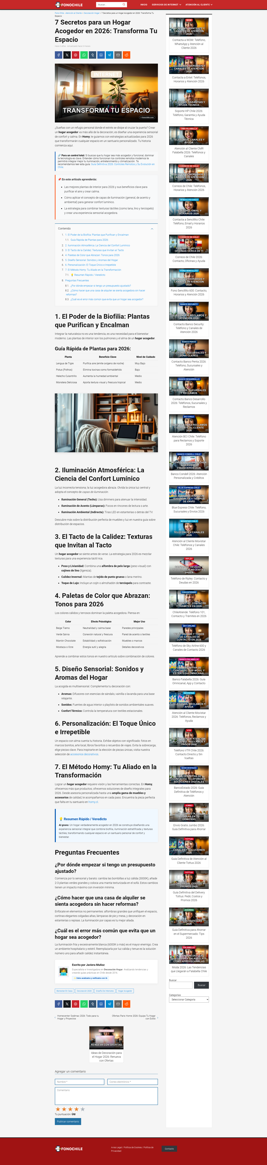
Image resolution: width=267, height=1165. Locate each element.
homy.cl (93, 802)
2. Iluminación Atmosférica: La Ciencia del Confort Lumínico (97, 245)
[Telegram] (109, 55)
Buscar (173, 980)
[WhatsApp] (84, 55)
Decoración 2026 (84, 991)
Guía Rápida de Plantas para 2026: (89, 239)
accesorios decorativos (84, 754)
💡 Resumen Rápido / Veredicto (88, 274)
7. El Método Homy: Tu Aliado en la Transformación (93, 269)
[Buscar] (124, 4)
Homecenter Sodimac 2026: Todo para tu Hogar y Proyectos (78, 1017)
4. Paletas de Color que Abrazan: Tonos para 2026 (92, 255)
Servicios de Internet (165, 4)
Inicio (143, 4)
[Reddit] (126, 55)
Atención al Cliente (198, 4)
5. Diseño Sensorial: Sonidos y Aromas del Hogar (91, 260)
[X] (67, 55)
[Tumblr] (92, 55)
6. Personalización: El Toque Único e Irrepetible (90, 264)
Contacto (169, 1149)
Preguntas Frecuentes (77, 280)
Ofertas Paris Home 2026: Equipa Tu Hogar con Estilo (133, 1017)
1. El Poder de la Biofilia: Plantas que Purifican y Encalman (97, 234)
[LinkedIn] (101, 55)
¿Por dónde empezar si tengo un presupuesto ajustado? (101, 285)
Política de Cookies (133, 1147)
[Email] (118, 55)
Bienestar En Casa (64, 991)
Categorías (175, 995)
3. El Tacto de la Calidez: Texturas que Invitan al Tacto (94, 250)
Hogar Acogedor (125, 991)
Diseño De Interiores (105, 991)
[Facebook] (58, 55)
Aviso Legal (116, 1147)
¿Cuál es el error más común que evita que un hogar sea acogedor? (107, 299)
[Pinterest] (75, 55)
